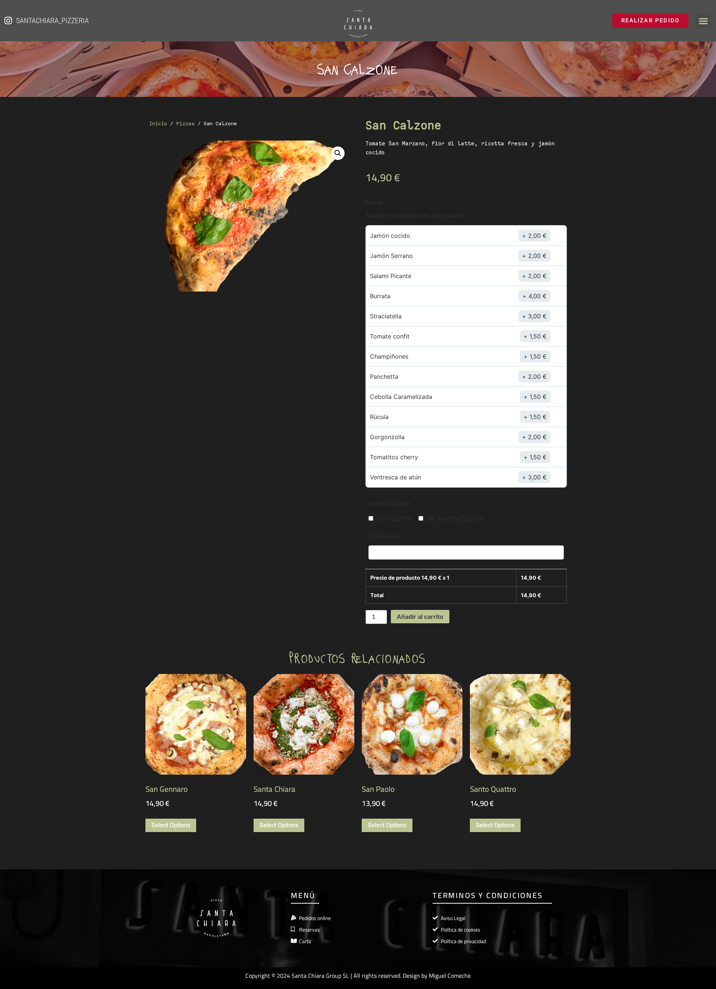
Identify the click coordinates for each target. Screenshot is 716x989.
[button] (703, 20)
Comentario (385, 536)
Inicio (158, 123)
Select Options (170, 825)
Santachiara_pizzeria (52, 20)
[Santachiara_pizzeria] (8, 20)
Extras (374, 202)
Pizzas (185, 123)
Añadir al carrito (420, 616)
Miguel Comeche (450, 975)
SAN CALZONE (389, 503)
